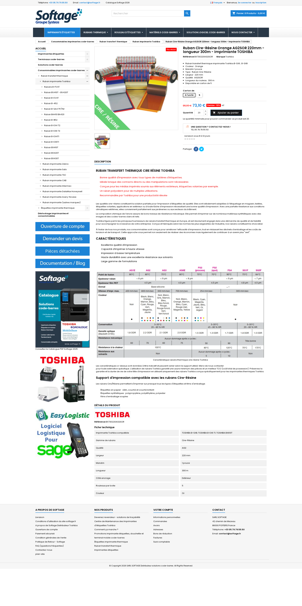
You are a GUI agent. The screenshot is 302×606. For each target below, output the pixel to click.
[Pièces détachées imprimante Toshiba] (62, 251)
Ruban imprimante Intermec (57, 185)
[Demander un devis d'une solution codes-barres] (62, 238)
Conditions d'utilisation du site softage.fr (55, 521)
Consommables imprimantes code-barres (61, 70)
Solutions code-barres (50, 64)
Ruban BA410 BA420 (54, 114)
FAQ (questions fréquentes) (49, 545)
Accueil (40, 48)
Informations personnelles (166, 517)
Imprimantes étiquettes (51, 53)
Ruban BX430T (51, 158)
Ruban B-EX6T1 (51, 141)
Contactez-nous (43, 549)
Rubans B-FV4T (52, 86)
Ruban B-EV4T (51, 97)
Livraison (39, 517)
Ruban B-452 (51, 103)
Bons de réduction (162, 533)
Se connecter (244, 2)
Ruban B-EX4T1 (51, 136)
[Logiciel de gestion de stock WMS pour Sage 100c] (62, 434)
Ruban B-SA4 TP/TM (54, 108)
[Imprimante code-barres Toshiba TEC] (62, 379)
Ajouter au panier (226, 112)
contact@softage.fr (89, 2)
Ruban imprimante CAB (54, 180)
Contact (218, 510)
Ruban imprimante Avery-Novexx (59, 196)
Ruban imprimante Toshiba (56, 81)
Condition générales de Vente (50, 537)
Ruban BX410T (51, 147)
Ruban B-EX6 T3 (52, 130)
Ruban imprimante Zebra (55, 163)
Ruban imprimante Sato (55, 169)
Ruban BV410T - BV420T (56, 92)
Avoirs (156, 525)
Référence (188, 56)
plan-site (40, 554)
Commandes (160, 521)
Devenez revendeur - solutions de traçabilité (117, 517)
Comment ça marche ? (106, 529)
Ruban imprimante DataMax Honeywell (62, 191)
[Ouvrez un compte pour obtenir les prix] (62, 226)
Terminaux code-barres (51, 59)
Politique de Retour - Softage (50, 541)
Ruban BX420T (51, 152)
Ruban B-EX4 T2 (52, 125)
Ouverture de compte (46, 529)
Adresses (158, 529)
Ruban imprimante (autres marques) (62, 202)
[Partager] (196, 149)
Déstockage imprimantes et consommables (53, 214)
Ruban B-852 (50, 119)
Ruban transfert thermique (54, 75)
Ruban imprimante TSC (54, 174)
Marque (220, 56)
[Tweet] (201, 149)
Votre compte (163, 510)
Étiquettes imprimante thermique (58, 207)
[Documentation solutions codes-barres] (62, 263)
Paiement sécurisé (45, 533)
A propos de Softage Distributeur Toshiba (56, 525)
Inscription (260, 2)
